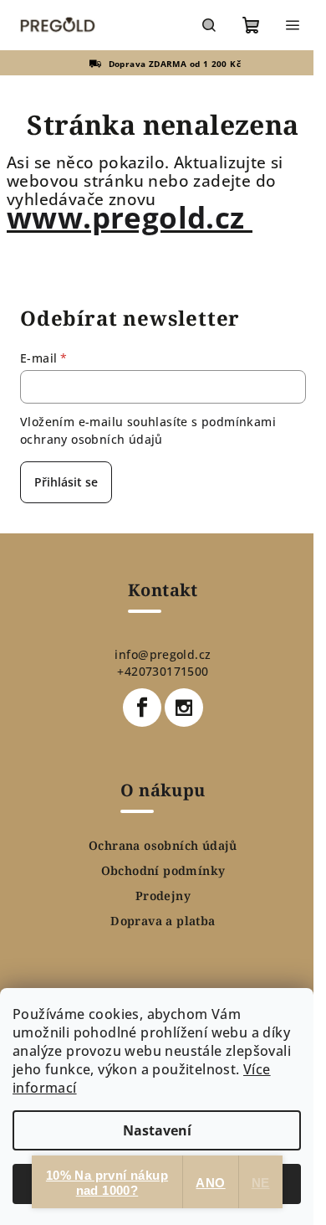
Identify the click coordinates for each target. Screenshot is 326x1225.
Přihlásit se (66, 482)
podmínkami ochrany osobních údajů (148, 430)
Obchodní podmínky (163, 871)
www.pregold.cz (129, 217)
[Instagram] (184, 707)
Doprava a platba (162, 921)
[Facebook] (142, 707)
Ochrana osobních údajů (163, 846)
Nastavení (157, 1130)
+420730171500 (162, 671)
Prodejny (163, 896)
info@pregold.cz (163, 654)
